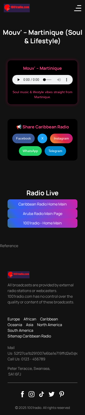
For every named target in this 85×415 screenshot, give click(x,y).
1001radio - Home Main (42, 223)
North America (49, 324)
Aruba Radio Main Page (42, 213)
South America (20, 330)
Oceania (15, 324)
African (30, 319)
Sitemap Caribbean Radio (29, 336)
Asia (29, 324)
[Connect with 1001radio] (22, 394)
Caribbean (49, 319)
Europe (14, 319)
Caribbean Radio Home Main (42, 204)
